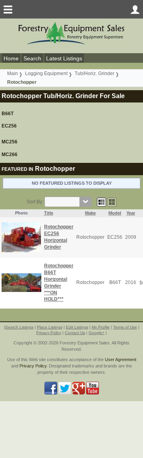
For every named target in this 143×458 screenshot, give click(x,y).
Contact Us (75, 332)
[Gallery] (111, 202)
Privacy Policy (48, 332)
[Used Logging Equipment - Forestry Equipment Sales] (71, 32)
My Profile (101, 327)
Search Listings (19, 327)
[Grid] (101, 202)
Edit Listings (77, 327)
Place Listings (49, 327)
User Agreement (120, 359)
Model (114, 213)
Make (90, 213)
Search (32, 58)
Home (11, 58)
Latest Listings (64, 58)
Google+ (96, 332)
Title (48, 213)
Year (130, 213)
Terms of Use (125, 327)
